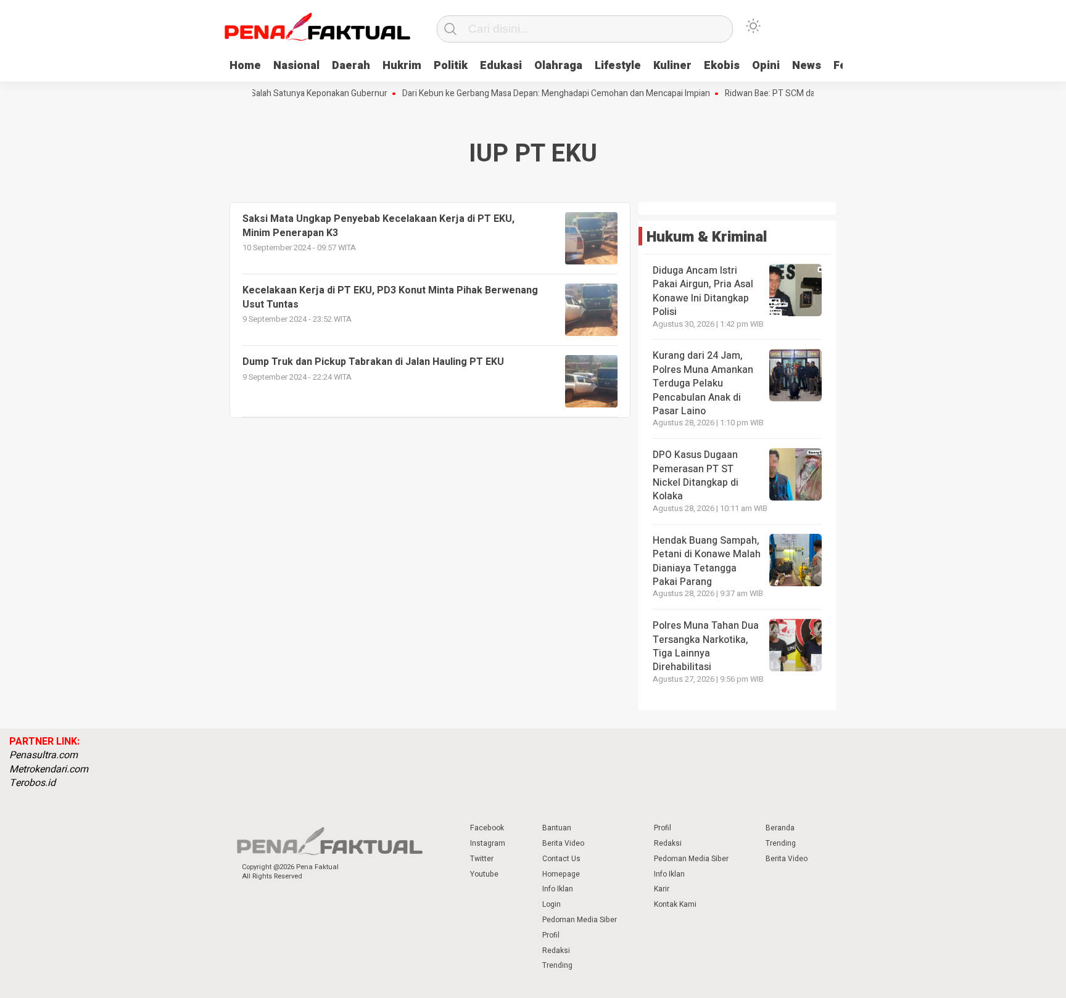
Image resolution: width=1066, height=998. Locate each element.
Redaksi (556, 950)
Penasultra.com (43, 755)
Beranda (780, 827)
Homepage (561, 874)
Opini (766, 65)
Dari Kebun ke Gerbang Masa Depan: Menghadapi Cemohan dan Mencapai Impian (541, 94)
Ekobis (722, 65)
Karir (661, 888)
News (806, 65)
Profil (551, 935)
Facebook (487, 827)
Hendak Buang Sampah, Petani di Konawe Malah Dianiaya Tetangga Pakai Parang (707, 561)
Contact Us (561, 858)
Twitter (482, 858)
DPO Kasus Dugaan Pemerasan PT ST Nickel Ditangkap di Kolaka (695, 476)
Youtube (484, 874)
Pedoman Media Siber (579, 919)
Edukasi (501, 65)
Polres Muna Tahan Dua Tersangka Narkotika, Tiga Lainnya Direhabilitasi (706, 646)
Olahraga (558, 65)
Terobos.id (32, 782)
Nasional (296, 65)
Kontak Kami (675, 904)
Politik (451, 65)
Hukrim (401, 65)
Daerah (351, 65)
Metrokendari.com (48, 769)
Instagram (487, 843)
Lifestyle (618, 65)
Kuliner (672, 65)
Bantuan (556, 827)
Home (245, 65)
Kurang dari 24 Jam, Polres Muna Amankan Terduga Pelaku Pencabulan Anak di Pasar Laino (703, 383)
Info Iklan (557, 888)
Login (551, 904)
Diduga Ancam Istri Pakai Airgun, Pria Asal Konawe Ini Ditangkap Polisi (703, 291)
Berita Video (563, 843)
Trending (557, 965)
